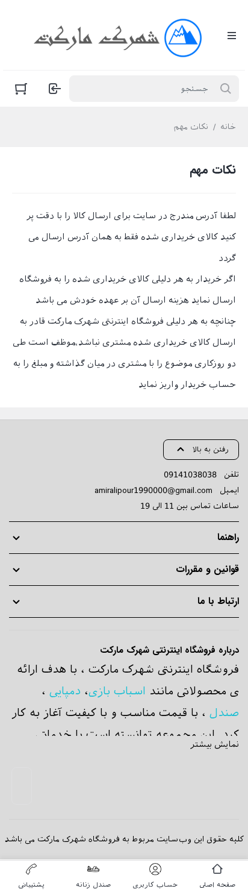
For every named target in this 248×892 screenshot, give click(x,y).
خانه (228, 126)
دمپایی (65, 691)
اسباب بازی (117, 691)
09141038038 (190, 474)
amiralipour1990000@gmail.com (153, 490)
